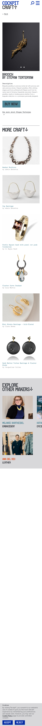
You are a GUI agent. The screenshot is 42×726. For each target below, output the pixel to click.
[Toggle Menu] (38, 3)
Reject (19, 722)
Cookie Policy (7, 715)
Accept (7, 722)
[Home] (10, 3)
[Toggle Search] (32, 3)
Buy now (11, 104)
